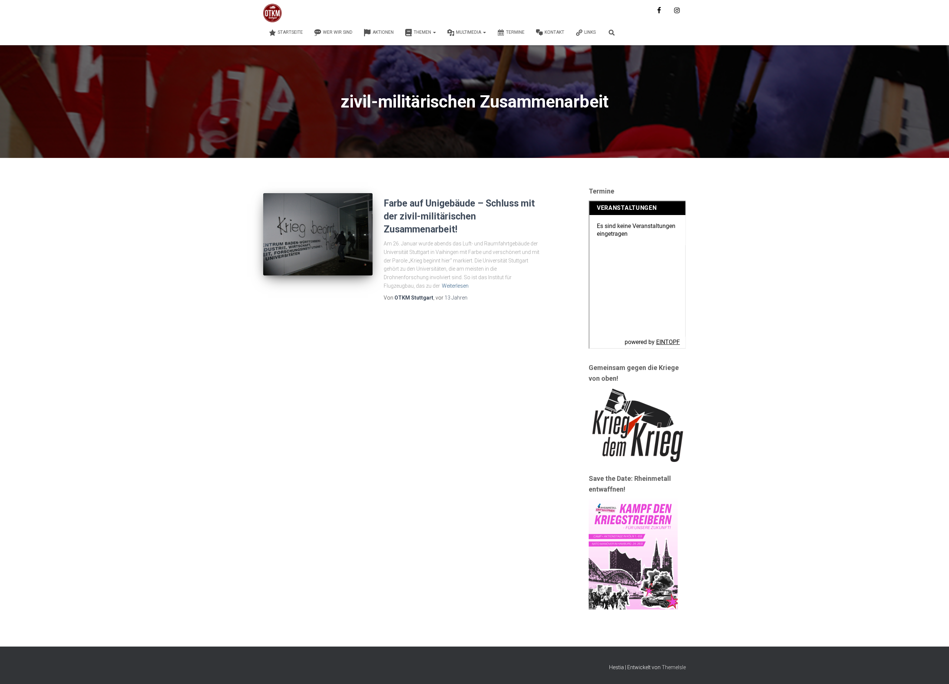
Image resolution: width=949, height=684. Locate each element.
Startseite (290, 32)
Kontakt (554, 32)
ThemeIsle (674, 667)
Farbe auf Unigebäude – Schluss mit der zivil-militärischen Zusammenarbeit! (459, 216)
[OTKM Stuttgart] (272, 13)
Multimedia (469, 32)
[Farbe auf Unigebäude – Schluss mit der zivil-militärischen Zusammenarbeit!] (318, 234)
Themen (423, 32)
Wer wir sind (338, 32)
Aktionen (383, 32)
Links (590, 32)
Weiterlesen (455, 286)
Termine (515, 32)
